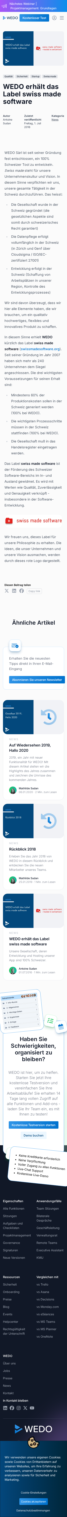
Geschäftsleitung (48, 1228)
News (55, 119)
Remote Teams (46, 1243)
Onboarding (11, 1292)
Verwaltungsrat (46, 1235)
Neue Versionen (14, 1257)
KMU (39, 1257)
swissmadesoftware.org (40, 349)
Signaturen (10, 1250)
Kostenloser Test (34, 18)
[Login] (54, 18)
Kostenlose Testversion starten (33, 1125)
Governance (11, 1243)
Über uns (9, 1363)
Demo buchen (34, 1135)
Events (7, 1314)
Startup (35, 76)
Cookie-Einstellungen (33, 1492)
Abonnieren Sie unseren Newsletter (37, 680)
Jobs (6, 1371)
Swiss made (50, 76)
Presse (7, 1378)
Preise (7, 1299)
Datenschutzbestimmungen (33, 1510)
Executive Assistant (49, 1250)
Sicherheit (22, 76)
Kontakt (8, 1393)
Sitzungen (10, 1216)
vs (42, 1284)
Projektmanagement (17, 1235)
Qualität (8, 76)
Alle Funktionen (13, 1208)
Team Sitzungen (47, 1208)
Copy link (34, 591)
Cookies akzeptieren (33, 1501)
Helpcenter (10, 1321)
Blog (6, 1307)
